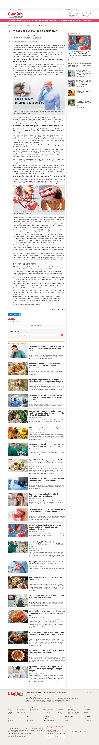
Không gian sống (11, 718)
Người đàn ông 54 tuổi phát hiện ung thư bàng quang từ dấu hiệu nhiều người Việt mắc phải (47, 445)
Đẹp (61, 20)
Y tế (46, 25)
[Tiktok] (72, 13)
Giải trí (31, 20)
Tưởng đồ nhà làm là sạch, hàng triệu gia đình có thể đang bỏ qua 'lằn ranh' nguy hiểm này (46, 633)
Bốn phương (86, 20)
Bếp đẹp (86, 712)
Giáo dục (10, 712)
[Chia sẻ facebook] (9, 31)
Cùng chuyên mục (17, 343)
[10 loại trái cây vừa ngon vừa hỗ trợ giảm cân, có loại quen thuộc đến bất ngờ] (18, 433)
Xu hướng (70, 709)
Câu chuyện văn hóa (48, 709)
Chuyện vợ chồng (21, 709)
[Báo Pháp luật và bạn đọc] (79, 16)
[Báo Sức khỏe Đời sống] (72, 16)
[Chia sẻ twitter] (9, 35)
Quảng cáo (60, 737)
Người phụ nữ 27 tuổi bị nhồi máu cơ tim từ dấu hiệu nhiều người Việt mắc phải (46, 563)
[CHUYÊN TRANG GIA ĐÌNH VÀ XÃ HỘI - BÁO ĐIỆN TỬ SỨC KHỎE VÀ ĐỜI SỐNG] (15, 15)
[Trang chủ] (9, 20)
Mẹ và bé (41, 25)
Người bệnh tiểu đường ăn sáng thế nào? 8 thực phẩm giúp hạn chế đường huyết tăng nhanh (45, 462)
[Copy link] (9, 38)
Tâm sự (45, 718)
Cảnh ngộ (67, 718)
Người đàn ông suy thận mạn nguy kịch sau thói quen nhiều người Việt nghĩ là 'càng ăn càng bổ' (45, 669)
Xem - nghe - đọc (47, 712)
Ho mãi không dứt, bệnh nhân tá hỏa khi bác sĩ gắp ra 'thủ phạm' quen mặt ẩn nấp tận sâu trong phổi (46, 544)
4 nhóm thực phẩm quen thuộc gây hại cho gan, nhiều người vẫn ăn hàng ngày (45, 364)
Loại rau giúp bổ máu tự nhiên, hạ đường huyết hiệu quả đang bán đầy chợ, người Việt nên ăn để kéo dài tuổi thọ (46, 413)
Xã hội (13, 20)
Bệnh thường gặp (32, 25)
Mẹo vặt (9, 721)
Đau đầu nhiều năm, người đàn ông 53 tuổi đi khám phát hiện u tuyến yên (46, 596)
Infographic (60, 713)
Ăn (55, 20)
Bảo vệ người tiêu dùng (73, 712)
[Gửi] (62, 335)
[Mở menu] (90, 20)
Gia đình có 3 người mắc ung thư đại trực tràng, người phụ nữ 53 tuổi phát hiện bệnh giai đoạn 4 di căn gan (45, 527)
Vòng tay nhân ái (69, 716)
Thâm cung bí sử (21, 712)
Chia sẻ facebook (13, 314)
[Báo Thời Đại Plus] (86, 16)
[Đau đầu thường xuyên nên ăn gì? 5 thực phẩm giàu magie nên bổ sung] (18, 499)
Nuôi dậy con (20, 710)
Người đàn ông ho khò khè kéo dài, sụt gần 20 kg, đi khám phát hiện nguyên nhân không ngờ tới (46, 348)
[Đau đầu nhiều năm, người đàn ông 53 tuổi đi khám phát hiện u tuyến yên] (18, 600)
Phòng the (66, 20)
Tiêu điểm (87, 718)
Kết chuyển (67, 720)
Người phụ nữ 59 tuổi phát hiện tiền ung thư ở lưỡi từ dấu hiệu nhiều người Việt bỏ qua (47, 510)
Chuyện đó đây (88, 720)
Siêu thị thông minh (72, 713)
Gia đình (18, 20)
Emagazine (60, 709)
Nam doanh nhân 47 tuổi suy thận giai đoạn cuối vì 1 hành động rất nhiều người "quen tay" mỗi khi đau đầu (83, 82)
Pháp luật (10, 713)
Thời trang (29, 718)
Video (59, 710)
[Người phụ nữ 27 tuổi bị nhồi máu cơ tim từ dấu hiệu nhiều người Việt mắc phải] (18, 567)
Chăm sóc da (30, 720)
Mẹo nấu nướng (87, 710)
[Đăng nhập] (90, 13)
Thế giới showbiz (47, 710)
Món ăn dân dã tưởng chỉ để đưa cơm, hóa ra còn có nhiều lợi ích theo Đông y (46, 651)
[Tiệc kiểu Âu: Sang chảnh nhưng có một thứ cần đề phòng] (18, 582)
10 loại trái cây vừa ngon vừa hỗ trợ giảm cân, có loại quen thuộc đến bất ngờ (46, 429)
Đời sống (10, 710)
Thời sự (9, 709)
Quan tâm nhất (11, 321)
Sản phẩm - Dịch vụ (47, 20)
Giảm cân (29, 721)
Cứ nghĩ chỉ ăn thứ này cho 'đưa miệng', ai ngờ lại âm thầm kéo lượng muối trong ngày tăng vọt (47, 613)
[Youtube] (69, 13)
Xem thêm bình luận (36, 325)
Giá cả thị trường (72, 710)
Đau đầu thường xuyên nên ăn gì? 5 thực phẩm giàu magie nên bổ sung (44, 495)
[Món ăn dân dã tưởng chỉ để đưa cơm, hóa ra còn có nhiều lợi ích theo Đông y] (18, 655)
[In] (9, 46)
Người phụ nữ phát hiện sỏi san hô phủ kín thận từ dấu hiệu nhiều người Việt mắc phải (46, 381)
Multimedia (38, 20)
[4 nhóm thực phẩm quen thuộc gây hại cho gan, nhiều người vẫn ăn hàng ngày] (18, 368)
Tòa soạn (50, 737)
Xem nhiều (75, 33)
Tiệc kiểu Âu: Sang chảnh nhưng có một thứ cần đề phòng (45, 578)
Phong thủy (10, 720)
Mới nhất (67, 9)
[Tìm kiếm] (89, 9)
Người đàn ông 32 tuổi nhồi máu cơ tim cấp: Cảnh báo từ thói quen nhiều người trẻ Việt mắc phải (46, 397)
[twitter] (20, 314)
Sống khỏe (25, 20)
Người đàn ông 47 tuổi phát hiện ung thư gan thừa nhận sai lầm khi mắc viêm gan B (46, 479)
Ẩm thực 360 (87, 709)
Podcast (59, 712)
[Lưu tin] (9, 42)
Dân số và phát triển (75, 20)
